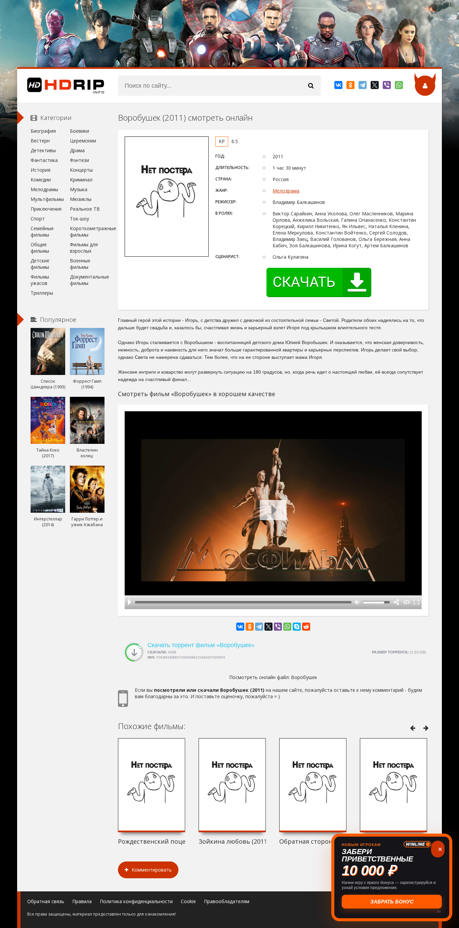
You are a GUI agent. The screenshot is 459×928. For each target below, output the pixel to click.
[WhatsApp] (399, 86)
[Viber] (387, 86)
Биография (43, 131)
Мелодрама (286, 190)
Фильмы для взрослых (84, 247)
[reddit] (306, 627)
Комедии (41, 179)
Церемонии (83, 140)
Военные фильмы (80, 263)
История (40, 170)
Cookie (188, 901)
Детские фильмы (40, 263)
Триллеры (42, 293)
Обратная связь (45, 901)
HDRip (61, 85)
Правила (82, 901)
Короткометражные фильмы (87, 231)
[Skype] (297, 627)
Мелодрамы (44, 189)
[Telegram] (363, 86)
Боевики (79, 131)
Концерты (81, 170)
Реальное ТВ (85, 209)
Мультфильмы (47, 199)
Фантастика (44, 160)
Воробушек (304, 677)
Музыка (78, 189)
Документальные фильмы (87, 279)
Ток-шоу (79, 218)
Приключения (46, 209)
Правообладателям (226, 901)
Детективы (43, 150)
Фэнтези (79, 160)
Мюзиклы (80, 199)
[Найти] (311, 86)
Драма (77, 150)
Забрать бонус (392, 901)
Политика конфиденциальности (136, 901)
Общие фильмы (40, 247)
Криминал (81, 179)
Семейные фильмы (42, 231)
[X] (375, 86)
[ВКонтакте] (338, 86)
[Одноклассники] (351, 86)
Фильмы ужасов (40, 279)
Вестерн (40, 140)
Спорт (38, 218)
